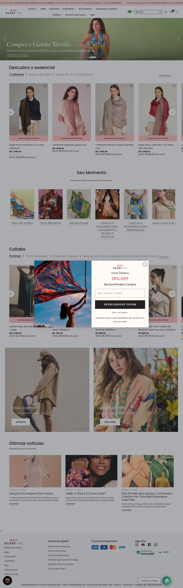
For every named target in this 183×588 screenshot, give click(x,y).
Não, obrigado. (120, 312)
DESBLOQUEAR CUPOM (120, 304)
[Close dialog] (145, 264)
